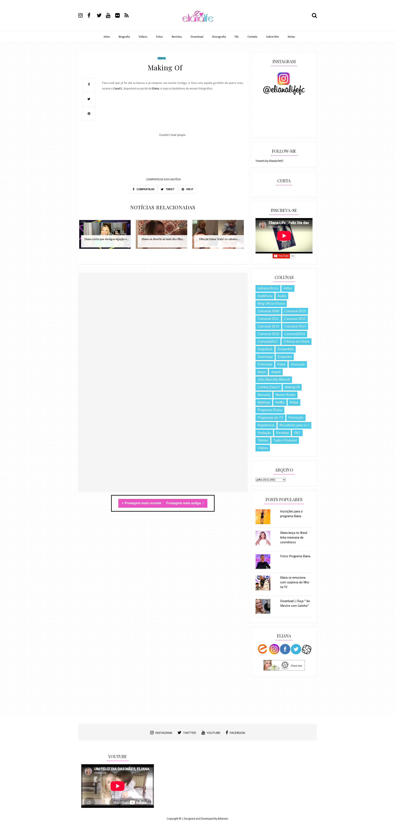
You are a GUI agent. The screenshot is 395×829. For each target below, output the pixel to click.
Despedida (286, 349)
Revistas (177, 36)
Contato (252, 36)
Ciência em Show (296, 341)
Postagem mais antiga (184, 503)
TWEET (169, 189)
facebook (237, 732)
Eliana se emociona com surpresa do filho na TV (294, 582)
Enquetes (285, 356)
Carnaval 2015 (268, 334)
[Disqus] (163, 332)
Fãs (237, 36)
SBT (297, 433)
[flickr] (119, 16)
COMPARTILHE (145, 189)
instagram (163, 732)
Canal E (117, 88)
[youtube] (110, 16)
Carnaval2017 (268, 341)
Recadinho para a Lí (294, 425)
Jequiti (276, 372)
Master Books (285, 395)
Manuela (264, 395)
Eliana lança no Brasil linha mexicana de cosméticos (293, 537)
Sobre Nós (272, 36)
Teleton (263, 440)
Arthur (287, 288)
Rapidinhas (266, 425)
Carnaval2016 (294, 334)
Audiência (265, 296)
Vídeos (143, 36)
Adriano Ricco (268, 288)
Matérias (264, 402)
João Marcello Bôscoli (274, 379)
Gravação (298, 364)
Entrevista (265, 364)
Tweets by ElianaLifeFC (269, 161)
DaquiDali (265, 349)
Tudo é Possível (285, 440)
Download (197, 36)
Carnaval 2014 (295, 326)
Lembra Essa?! (269, 387)
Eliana (155, 88)
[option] (106, 236)
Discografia (219, 36)
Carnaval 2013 (268, 326)
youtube (213, 732)
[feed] (128, 16)
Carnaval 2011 (268, 318)
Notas (291, 36)
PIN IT (189, 189)
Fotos (159, 36)
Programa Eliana (270, 410)
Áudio (282, 296)
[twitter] (101, 16)
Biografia (124, 36)
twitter (189, 732)
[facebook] (91, 16)
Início (107, 36)
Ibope (262, 372)
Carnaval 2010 (295, 311)
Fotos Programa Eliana (295, 556)
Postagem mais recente (143, 503)
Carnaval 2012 (295, 318)
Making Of (292, 387)
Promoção (295, 417)
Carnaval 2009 (268, 311)
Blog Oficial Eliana (271, 303)
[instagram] (82, 16)
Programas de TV (270, 417)
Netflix (280, 402)
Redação (264, 433)
